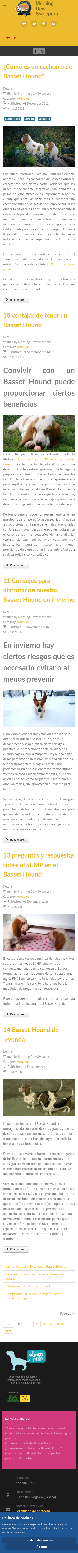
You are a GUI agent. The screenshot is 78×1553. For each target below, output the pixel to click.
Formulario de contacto (33, 1511)
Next (60, 1324)
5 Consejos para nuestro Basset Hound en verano (35, 1276)
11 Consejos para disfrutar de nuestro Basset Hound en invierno (38, 590)
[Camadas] (24, 24)
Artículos (23, 98)
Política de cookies (39, 1540)
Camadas (29, 118)
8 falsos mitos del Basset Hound (28, 1286)
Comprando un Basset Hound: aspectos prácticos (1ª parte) (33, 1296)
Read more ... (18, 300)
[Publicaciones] (53, 24)
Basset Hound (12, 118)
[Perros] (34, 24)
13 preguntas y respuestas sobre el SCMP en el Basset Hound (39, 865)
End (8, 1330)
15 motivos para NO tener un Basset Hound (36, 1267)
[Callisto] (39, 8)
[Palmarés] (44, 24)
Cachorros (44, 118)
